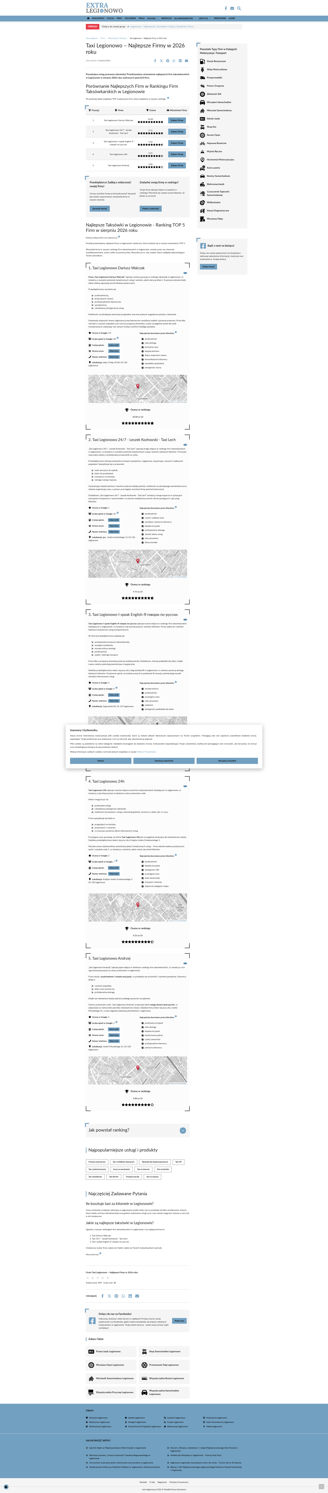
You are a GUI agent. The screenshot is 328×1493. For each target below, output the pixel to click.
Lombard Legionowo (176, 1418)
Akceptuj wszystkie (227, 761)
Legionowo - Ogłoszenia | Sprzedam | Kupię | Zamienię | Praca (162, 26)
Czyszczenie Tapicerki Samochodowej (218, 193)
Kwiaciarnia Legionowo (216, 1418)
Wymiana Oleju (215, 219)
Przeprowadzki (214, 78)
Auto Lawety (213, 168)
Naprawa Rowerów (216, 143)
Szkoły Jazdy (213, 119)
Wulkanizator (214, 202)
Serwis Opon (213, 135)
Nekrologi (166, 18)
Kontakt (143, 1482)
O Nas (152, 1482)
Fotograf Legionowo (137, 1422)
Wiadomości (98, 18)
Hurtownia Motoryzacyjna (220, 160)
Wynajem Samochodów (219, 102)
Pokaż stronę (114, 351)
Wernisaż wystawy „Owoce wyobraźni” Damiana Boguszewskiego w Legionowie (119, 1456)
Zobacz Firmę (177, 120)
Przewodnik (220, 18)
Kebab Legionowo (214, 1426)
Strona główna (91, 38)
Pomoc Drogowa (215, 86)
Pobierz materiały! (150, 209)
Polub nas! (179, 1321)
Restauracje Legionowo (177, 1426)
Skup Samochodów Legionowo (164, 1351)
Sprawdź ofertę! (99, 209)
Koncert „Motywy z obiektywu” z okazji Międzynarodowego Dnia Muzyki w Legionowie (204, 1449)
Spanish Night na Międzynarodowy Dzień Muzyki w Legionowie (117, 1448)
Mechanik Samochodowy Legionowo (115, 1378)
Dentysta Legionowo (98, 1418)
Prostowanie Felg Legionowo (164, 1365)
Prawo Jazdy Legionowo (108, 1351)
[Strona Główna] (88, 18)
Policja (110, 18)
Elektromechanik (215, 184)
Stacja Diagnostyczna (218, 211)
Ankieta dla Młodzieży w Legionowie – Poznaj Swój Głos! (196, 1455)
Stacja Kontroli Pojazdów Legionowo (144, 1426)
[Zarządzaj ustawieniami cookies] (6, 1487)
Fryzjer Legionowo (175, 1422)
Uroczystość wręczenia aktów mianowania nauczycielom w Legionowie (121, 1463)
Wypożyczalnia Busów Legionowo (166, 1378)
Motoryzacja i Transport (117, 38)
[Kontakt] (232, 8)
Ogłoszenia (130, 18)
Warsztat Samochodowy (219, 110)
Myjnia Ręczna (214, 151)
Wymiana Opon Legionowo (110, 1365)
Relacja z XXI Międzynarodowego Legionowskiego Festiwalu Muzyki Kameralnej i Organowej (206, 1468)
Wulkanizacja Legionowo (100, 1426)
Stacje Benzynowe (216, 61)
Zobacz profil (113, 345)
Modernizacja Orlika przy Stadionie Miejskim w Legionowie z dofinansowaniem (124, 1467)
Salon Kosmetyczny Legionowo (220, 1422)
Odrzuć (100, 761)
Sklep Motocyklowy (217, 69)
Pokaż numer (114, 357)
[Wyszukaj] (239, 8)
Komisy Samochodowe (218, 176)
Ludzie (232, 18)
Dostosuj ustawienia (164, 761)
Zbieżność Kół (214, 94)
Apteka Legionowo (136, 1418)
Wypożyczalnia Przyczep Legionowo (114, 1392)
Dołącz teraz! (208, 267)
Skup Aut (211, 127)
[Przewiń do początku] (321, 1486)
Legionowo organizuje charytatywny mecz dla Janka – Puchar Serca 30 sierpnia (205, 1463)
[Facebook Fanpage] (225, 8)
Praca (142, 18)
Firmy (119, 18)
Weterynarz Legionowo (99, 1422)
